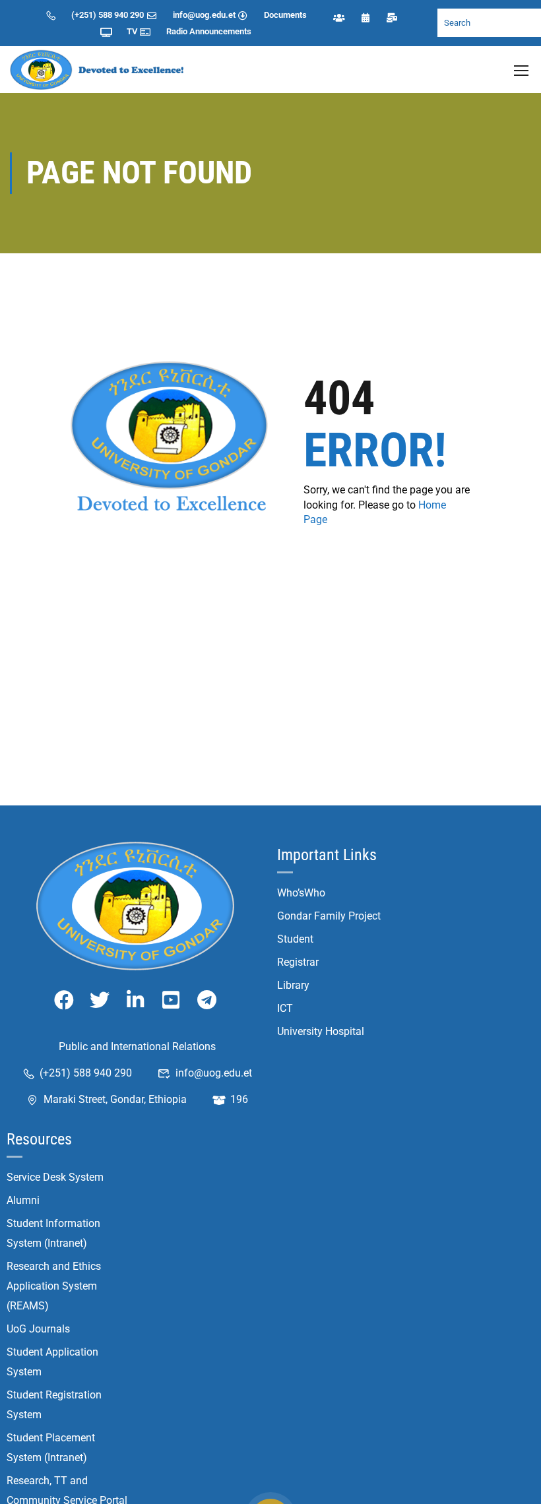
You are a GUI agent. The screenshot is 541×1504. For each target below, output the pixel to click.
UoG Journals (38, 1329)
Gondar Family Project (329, 916)
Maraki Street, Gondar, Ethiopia (115, 1099)
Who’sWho (301, 893)
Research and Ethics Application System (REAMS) (54, 1286)
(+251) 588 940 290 (107, 15)
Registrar (298, 962)
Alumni (23, 1200)
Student (295, 939)
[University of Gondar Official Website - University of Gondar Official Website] (99, 69)
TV (132, 31)
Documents (285, 15)
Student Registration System (54, 1405)
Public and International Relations (137, 1046)
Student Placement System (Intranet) (51, 1447)
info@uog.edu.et (204, 15)
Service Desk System (55, 1177)
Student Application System (52, 1362)
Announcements (220, 31)
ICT (285, 1008)
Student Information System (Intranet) (53, 1233)
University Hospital (320, 1031)
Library (293, 985)
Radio (176, 31)
